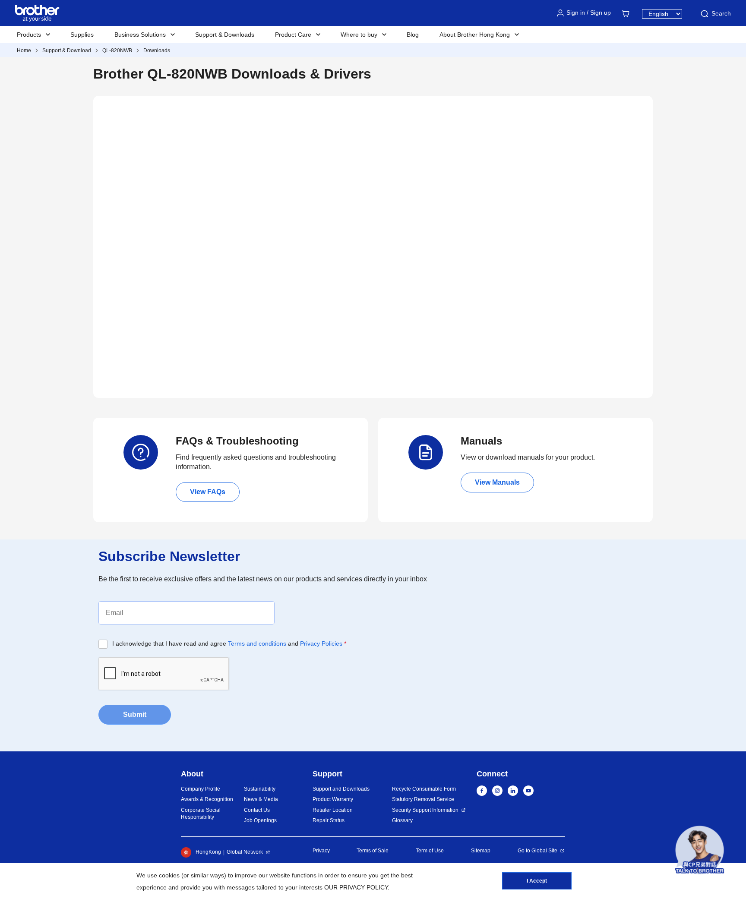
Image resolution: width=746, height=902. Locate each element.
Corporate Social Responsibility (201, 813)
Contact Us (257, 810)
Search (721, 13)
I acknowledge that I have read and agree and (229, 643)
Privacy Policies (321, 643)
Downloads (156, 50)
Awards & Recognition (207, 799)
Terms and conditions (257, 643)
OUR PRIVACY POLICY (356, 887)
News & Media (261, 799)
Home (24, 50)
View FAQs (207, 491)
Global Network (245, 852)
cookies (169, 875)
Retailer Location (333, 810)
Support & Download (66, 50)
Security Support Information (425, 810)
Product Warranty (333, 799)
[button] (699, 850)
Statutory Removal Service (423, 799)
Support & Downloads (224, 34)
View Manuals (497, 482)
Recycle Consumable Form (424, 789)
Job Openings (260, 820)
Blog (413, 34)
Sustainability (259, 789)
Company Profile (200, 789)
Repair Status (329, 820)
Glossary (402, 820)
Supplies (82, 34)
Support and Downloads (341, 789)
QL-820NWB (117, 50)
